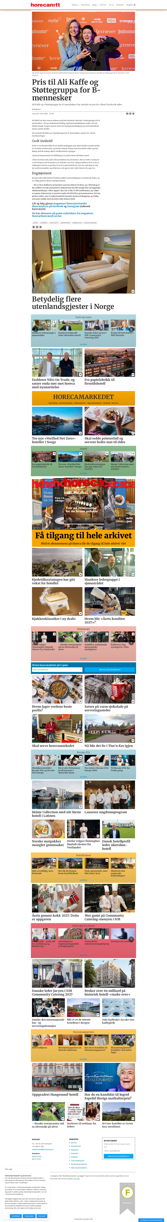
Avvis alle (42, 1216)
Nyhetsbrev (120, 5)
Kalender (74, 1157)
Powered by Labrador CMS (83, 1219)
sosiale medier (90, 223)
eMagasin (129, 5)
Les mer (77, 1179)
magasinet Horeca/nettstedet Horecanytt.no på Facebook (59, 205)
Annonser (103, 5)
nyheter (43, 223)
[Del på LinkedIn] (130, 113)
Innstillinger (16, 1216)
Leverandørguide (77, 1160)
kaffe (35, 223)
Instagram (73, 206)
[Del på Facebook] (127, 113)
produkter (65, 223)
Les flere (83, 344)
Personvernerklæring (79, 1164)
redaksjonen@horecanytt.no (42, 1149)
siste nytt (54, 223)
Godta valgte (29, 1216)
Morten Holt (36, 1156)
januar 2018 (77, 223)
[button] (35, 329)
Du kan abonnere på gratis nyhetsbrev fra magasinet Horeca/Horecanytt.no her (62, 215)
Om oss (111, 5)
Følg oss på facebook (79, 1167)
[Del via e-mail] (133, 113)
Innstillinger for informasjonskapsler (151, 1220)
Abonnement (85, 5)
